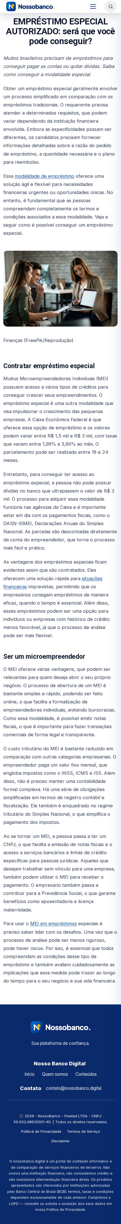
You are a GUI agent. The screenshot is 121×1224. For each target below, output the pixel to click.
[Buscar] (110, 6)
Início (29, 1074)
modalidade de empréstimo (44, 176)
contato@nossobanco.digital (73, 1088)
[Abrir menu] (93, 6)
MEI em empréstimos (53, 923)
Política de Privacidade (41, 1131)
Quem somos (55, 1074)
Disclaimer (60, 1141)
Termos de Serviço (83, 1131)
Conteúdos (86, 1074)
